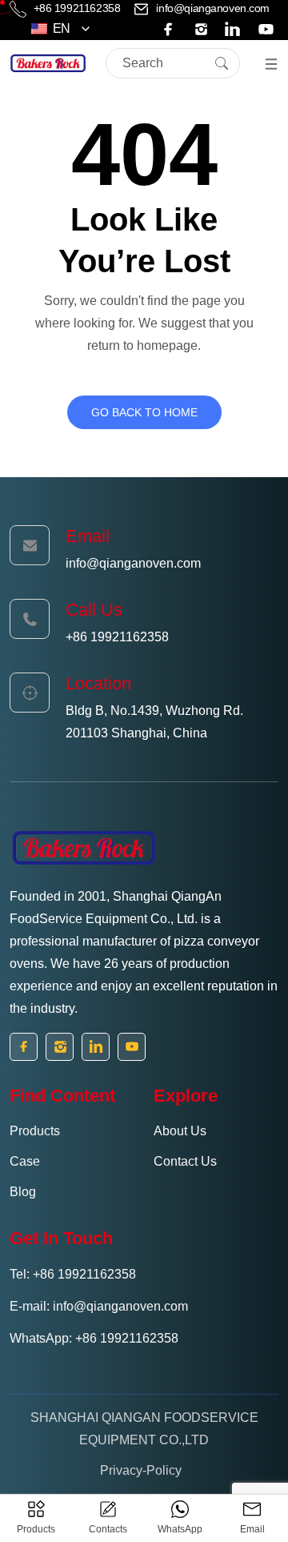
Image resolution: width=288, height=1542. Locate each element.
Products (35, 1131)
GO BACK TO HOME (144, 412)
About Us (180, 1131)
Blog (23, 1192)
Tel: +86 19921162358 (73, 1274)
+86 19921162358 (76, 8)
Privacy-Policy (141, 1470)
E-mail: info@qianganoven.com (99, 1306)
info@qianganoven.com (212, 8)
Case (25, 1161)
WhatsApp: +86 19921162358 (94, 1338)
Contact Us (185, 1161)
